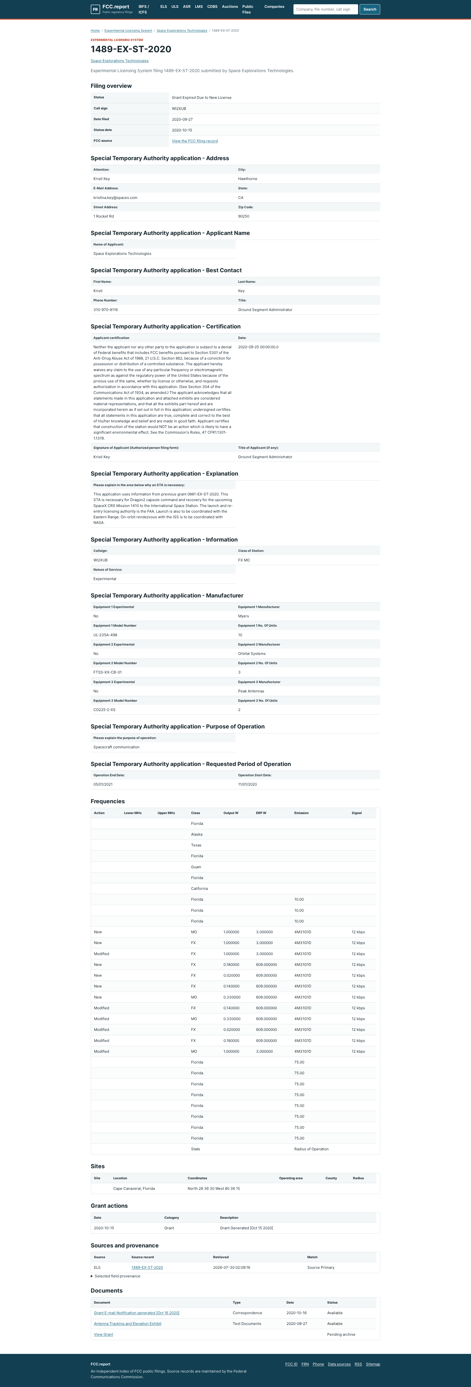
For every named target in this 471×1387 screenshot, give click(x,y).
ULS (175, 6)
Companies (274, 6)
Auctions (230, 6)
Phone (318, 1364)
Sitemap (373, 1364)
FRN (305, 1364)
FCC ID (291, 1364)
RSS (358, 1364)
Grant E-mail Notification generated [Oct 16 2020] (136, 1312)
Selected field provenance (117, 1276)
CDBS (212, 6)
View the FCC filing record (195, 141)
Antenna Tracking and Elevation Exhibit (127, 1323)
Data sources (339, 1364)
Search (370, 9)
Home (95, 30)
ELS (163, 6)
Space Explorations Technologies (182, 30)
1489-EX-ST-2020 (147, 1267)
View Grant (103, 1334)
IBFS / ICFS (144, 9)
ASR (187, 6)
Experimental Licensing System (128, 30)
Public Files (247, 9)
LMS (199, 6)
